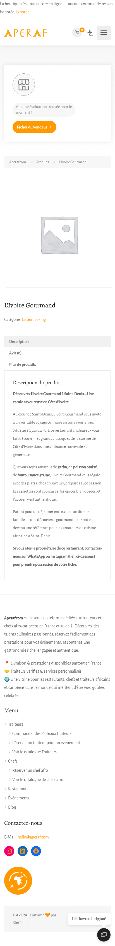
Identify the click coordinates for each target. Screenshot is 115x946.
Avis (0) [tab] (15, 353)
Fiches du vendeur (32, 127)
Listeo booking (34, 319)
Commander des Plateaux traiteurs (41, 733)
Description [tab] (19, 342)
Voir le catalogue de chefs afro (37, 779)
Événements (18, 798)
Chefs (13, 761)
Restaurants (18, 789)
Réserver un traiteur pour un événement (46, 742)
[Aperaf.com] (25, 33)
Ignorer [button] (22, 12)
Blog (12, 807)
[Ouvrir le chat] (104, 935)
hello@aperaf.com (33, 837)
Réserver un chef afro (30, 770)
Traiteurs (15, 724)
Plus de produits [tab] (22, 364)
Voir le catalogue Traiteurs (34, 752)
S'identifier (91, 32)
